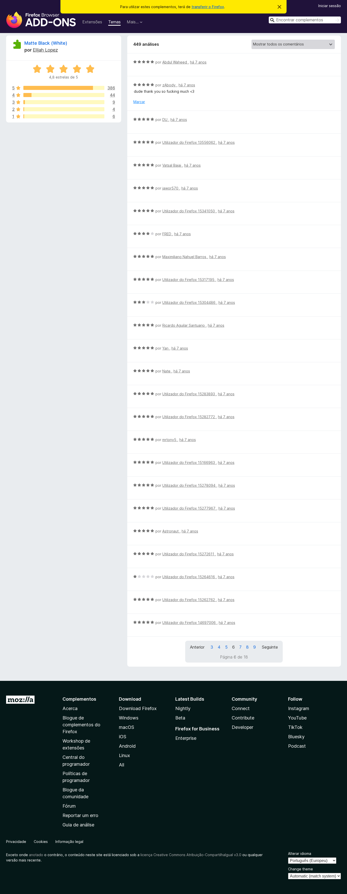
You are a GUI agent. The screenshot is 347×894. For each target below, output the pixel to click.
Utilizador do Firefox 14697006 (189, 622)
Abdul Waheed (175, 62)
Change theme (300, 869)
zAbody (169, 85)
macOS (126, 727)
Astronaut (171, 531)
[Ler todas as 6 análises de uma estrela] (63, 116)
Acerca (69, 708)
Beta (180, 717)
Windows (128, 717)
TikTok (295, 727)
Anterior (197, 647)
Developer (242, 727)
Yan (165, 348)
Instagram (298, 708)
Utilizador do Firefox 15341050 (189, 211)
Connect (241, 708)
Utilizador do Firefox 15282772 (189, 417)
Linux (124, 755)
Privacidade (16, 841)
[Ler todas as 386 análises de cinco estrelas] (63, 88)
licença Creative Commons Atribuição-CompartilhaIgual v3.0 (190, 855)
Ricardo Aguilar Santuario (184, 325)
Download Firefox (138, 708)
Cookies (41, 841)
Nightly (183, 708)
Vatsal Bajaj (172, 165)
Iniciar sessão (329, 6)
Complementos (79, 699)
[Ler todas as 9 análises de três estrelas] (63, 102)
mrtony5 (169, 439)
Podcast (297, 746)
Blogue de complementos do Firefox (81, 724)
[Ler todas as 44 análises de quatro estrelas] (63, 95)
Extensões (92, 21)
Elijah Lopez (45, 50)
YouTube (297, 717)
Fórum (69, 806)
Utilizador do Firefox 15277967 (189, 508)
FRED (167, 234)
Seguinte (270, 647)
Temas (114, 21)
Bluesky (296, 736)
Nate (166, 371)
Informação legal (69, 841)
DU (165, 119)
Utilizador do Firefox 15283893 (189, 394)
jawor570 (170, 188)
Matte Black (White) (45, 43)
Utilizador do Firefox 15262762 (189, 600)
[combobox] (305, 20)
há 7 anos (198, 62)
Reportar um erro (80, 815)
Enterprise (185, 738)
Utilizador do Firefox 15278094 (189, 485)
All (121, 764)
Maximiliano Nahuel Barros (184, 257)
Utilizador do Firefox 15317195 (188, 279)
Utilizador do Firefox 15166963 (189, 462)
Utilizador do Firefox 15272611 (188, 554)
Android (127, 746)
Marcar (139, 102)
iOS (122, 736)
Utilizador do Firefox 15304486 (189, 302)
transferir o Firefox (208, 7)
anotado (36, 855)
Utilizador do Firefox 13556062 (189, 142)
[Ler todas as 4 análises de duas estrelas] (63, 109)
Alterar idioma (299, 853)
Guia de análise (78, 824)
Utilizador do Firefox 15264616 (189, 577)
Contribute (243, 717)
